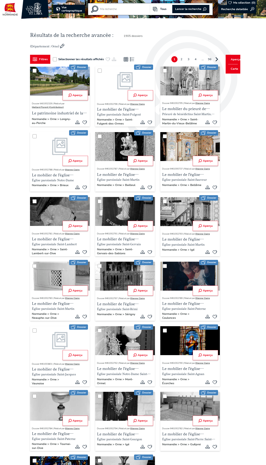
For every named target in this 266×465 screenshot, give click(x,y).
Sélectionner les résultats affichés (82, 59)
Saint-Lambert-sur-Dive (51, 251)
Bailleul (101, 189)
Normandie (41, 119)
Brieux (65, 185)
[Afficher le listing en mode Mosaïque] (127, 59)
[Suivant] (210, 59)
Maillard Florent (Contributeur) (49, 107)
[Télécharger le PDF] (76, 122)
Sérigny (101, 318)
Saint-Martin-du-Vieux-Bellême (176, 121)
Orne (55, 119)
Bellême (163, 189)
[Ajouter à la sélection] (83, 122)
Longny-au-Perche (45, 123)
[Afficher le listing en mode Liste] (133, 59)
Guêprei (163, 448)
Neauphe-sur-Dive (45, 318)
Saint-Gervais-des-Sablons (114, 251)
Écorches (164, 383)
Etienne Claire (136, 104)
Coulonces (165, 318)
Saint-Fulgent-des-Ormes (114, 122)
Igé (188, 250)
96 (203, 59)
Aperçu (76, 95)
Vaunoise (39, 383)
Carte (232, 69)
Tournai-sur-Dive (44, 448)
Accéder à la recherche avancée (237, 9)
